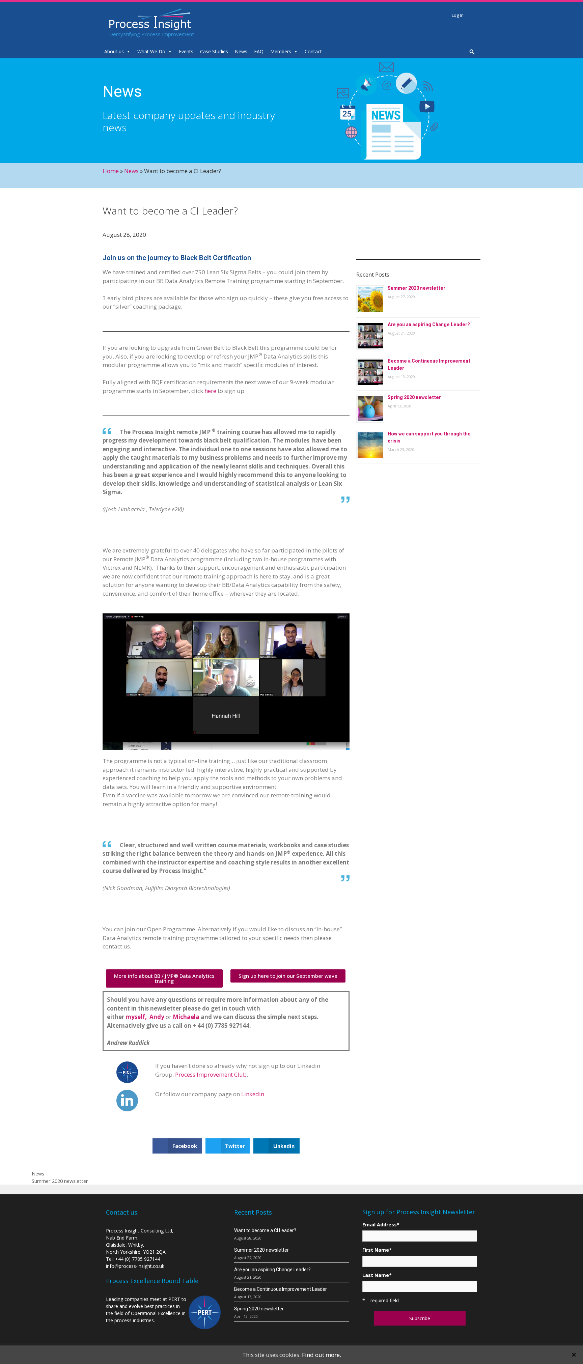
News (241, 51)
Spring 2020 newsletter (414, 397)
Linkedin (252, 1094)
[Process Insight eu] (150, 19)
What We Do (151, 51)
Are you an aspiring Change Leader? (429, 324)
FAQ (258, 51)
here (210, 391)
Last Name (377, 1275)
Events (186, 51)
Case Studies (214, 51)
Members (280, 51)
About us (114, 51)
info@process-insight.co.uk (135, 1266)
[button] (164, 978)
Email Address (380, 1224)
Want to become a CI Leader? (265, 1230)
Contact (313, 51)
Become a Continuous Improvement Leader (280, 1289)
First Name (377, 1250)
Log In (458, 15)
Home (111, 171)
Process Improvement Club (211, 1074)
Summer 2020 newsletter (416, 288)
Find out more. (321, 1355)
